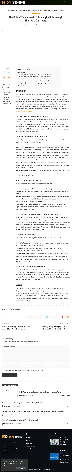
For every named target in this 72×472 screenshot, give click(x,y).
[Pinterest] (4, 77)
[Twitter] (9, 72)
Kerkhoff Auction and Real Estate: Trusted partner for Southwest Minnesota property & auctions (33, 411)
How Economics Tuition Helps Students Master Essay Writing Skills (23, 403)
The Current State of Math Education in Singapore (36, 74)
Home (10, 10)
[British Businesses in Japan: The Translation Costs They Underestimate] (54, 456)
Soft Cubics (50, 469)
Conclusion (21, 86)
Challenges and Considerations (30, 82)
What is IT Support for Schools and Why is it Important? (20, 420)
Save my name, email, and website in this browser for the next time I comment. (23, 370)
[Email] (9, 77)
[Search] (64, 2)
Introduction (22, 72)
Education (36, 13)
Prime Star (7, 423)
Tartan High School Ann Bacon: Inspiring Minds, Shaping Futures (6, 100)
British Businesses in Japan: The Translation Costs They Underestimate (65, 455)
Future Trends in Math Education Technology (34, 83)
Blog (14, 10)
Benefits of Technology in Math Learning (33, 78)
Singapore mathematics (24, 111)
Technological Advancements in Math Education (35, 76)
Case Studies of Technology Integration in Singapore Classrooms (40, 80)
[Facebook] (4, 72)
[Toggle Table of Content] (57, 69)
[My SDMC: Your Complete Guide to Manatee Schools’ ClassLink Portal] (8, 394)
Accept (21, 468)
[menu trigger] (68, 2)
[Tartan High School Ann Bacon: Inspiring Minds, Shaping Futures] (6, 91)
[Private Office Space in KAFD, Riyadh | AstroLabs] (54, 442)
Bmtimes (22, 395)
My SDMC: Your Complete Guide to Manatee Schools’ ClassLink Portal (39, 392)
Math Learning (15, 309)
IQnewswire (30, 24)
